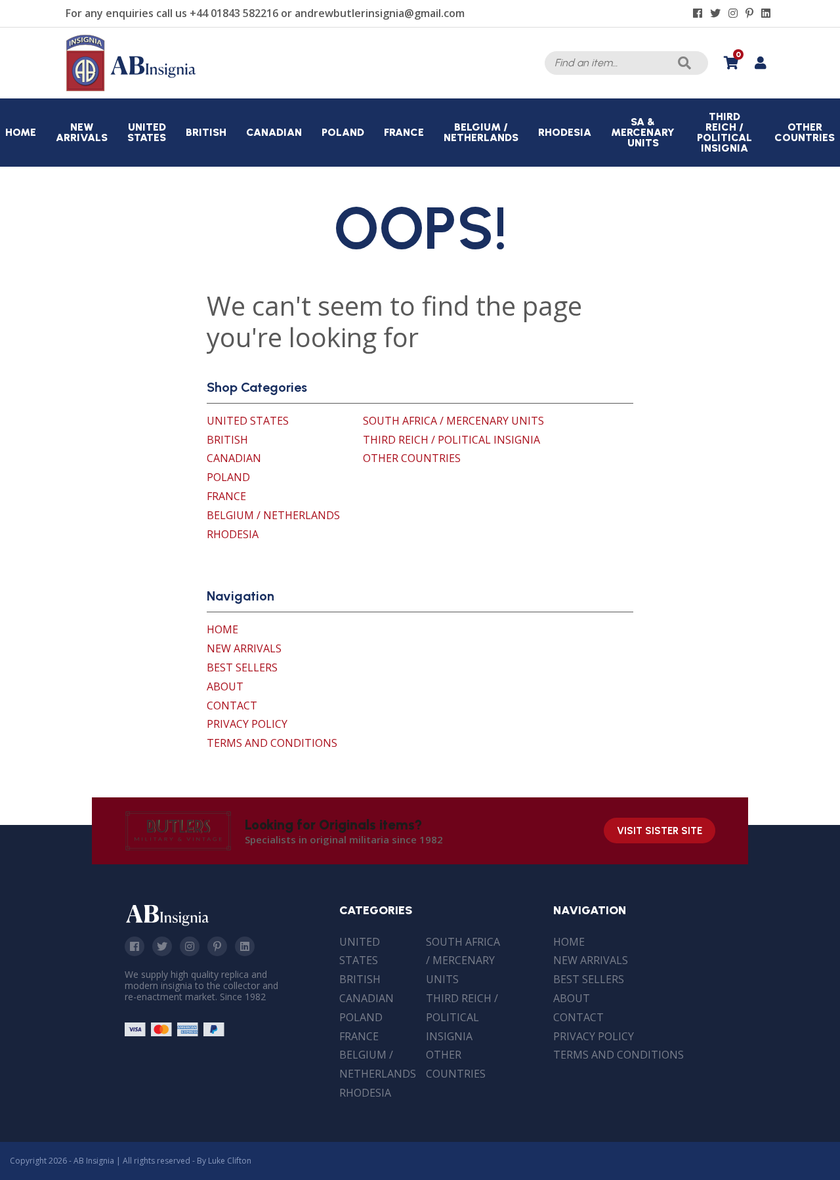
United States (248, 420)
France (226, 496)
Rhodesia (233, 534)
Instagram (190, 946)
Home (222, 629)
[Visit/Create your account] (760, 63)
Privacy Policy (247, 724)
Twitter (162, 946)
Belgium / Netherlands (273, 515)
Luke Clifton (229, 1160)
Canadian (234, 458)
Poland (228, 477)
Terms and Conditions (272, 743)
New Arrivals (244, 648)
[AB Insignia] (131, 88)
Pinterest (217, 946)
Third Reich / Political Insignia (451, 439)
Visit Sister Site (659, 831)
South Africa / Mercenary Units (453, 420)
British (227, 439)
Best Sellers (242, 667)
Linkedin (245, 946)
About (225, 686)
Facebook (134, 946)
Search (684, 63)
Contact (232, 705)
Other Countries (412, 458)
